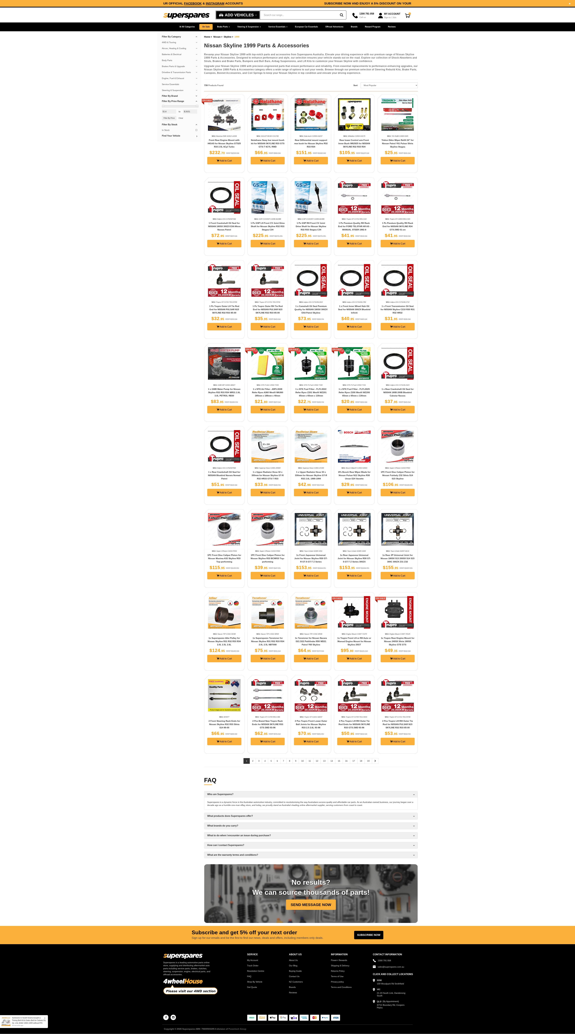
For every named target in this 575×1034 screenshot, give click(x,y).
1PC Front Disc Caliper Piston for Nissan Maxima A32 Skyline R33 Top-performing (224, 558)
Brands (354, 27)
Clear (181, 118)
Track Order (252, 965)
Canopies (210, 73)
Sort (355, 85)
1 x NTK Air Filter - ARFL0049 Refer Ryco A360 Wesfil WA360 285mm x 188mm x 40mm (267, 392)
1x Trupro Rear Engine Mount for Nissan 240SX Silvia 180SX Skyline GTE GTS (397, 641)
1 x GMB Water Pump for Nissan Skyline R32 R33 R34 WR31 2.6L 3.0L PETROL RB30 (224, 392)
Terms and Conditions (341, 987)
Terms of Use (337, 976)
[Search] (341, 14)
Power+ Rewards (339, 960)
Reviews (392, 27)
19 (368, 761)
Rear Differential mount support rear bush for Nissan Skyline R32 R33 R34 (311, 143)
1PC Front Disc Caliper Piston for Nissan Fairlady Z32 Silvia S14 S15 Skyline (397, 475)
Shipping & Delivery (340, 965)
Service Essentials (277, 27)
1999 (236, 36)
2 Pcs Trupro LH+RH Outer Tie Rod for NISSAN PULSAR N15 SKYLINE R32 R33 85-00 (397, 724)
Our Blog (293, 965)
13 (324, 761)
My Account (252, 960)
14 (331, 761)
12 (317, 761)
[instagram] (173, 1017)
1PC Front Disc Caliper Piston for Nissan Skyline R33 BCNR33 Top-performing (268, 558)
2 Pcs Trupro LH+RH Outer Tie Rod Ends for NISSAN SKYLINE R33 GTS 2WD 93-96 (354, 724)
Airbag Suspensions (284, 61)
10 (302, 761)
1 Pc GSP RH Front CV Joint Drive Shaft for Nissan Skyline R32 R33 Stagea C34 (311, 226)
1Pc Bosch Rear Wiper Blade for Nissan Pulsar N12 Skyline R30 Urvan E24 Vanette (354, 475)
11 (310, 761)
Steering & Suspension (248, 27)
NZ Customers (296, 982)
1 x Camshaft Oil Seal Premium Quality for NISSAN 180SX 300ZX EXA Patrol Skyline (311, 309)
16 (346, 761)
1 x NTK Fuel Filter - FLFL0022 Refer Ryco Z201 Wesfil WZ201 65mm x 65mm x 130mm (311, 392)
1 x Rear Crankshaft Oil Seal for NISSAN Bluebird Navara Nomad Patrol (224, 475)
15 (339, 761)
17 (353, 761)
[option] (287, 3)
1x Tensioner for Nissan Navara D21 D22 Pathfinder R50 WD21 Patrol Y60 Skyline (311, 641)
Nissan (217, 36)
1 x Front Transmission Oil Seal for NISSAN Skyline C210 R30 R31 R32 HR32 (398, 309)
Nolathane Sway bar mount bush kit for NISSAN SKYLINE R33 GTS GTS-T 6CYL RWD (267, 143)
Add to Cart (225, 160)
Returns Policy (338, 971)
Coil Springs (255, 73)
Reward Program (372, 27)
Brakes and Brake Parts (227, 61)
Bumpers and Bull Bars (256, 61)
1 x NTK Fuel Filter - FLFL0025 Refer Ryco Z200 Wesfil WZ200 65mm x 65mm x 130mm (354, 392)
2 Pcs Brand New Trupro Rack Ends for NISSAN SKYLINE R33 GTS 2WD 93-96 (267, 724)
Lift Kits (307, 61)
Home (207, 36)
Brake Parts (222, 27)
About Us (293, 960)
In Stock (166, 130)
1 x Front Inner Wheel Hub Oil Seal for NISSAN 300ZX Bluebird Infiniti (354, 309)
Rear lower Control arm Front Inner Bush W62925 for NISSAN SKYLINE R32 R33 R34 (354, 143)
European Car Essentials (306, 27)
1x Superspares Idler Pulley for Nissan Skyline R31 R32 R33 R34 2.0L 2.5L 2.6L (224, 641)
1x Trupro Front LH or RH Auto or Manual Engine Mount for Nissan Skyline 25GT (354, 641)
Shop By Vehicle (254, 982)
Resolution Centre (255, 971)
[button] (187, 27)
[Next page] (375, 761)
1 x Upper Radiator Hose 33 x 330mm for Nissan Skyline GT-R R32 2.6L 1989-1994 (311, 475)
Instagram (372, 3)
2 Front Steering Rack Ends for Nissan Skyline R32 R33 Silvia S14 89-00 (224, 724)
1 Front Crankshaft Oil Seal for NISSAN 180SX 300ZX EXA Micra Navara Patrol (224, 226)
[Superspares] (186, 15)
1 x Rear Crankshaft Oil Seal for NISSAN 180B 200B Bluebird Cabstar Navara (398, 392)
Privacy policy (337, 982)
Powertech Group (237, 1029)
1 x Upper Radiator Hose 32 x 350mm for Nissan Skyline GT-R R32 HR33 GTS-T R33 (268, 475)
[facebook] (166, 1017)
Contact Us (294, 976)
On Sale (206, 27)
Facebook (350, 3)
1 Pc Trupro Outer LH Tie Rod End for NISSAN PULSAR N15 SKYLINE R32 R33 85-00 (224, 309)
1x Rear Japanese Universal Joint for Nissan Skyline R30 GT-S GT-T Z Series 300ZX (354, 558)
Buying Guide (295, 971)
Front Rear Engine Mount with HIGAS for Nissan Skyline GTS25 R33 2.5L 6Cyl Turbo (224, 143)
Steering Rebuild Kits (388, 69)
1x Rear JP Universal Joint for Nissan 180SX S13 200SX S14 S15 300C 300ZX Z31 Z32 (397, 558)
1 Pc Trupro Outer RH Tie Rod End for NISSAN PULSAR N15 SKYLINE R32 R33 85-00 (268, 309)
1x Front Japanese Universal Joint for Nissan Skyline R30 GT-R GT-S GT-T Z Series (310, 558)
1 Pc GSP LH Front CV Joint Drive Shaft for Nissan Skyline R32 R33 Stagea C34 (268, 226)
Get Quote (252, 987)
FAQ (249, 976)
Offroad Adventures (334, 27)
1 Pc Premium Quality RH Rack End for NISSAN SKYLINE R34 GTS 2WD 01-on (397, 226)
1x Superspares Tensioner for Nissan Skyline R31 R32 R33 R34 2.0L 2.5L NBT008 (267, 641)
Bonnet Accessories (229, 73)
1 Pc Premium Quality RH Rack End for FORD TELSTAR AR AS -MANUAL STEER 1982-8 (354, 226)
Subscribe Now (368, 934)
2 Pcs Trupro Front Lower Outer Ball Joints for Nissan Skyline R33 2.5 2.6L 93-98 (311, 724)
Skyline (227, 36)
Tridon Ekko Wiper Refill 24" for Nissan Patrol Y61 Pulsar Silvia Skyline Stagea (398, 143)
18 (361, 761)
